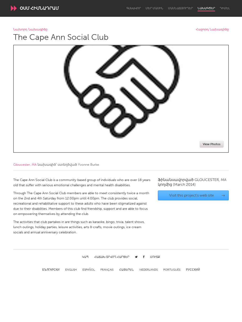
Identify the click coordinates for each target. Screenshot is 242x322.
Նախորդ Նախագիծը (30, 29)
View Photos (211, 144)
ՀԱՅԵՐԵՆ (126, 269)
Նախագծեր (206, 8)
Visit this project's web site (197, 195)
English (71, 269)
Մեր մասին (154, 8)
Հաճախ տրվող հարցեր (111, 257)
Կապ (85, 257)
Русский (193, 269)
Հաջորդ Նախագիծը (212, 29)
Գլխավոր (133, 8)
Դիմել (225, 8)
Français (106, 269)
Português (171, 269)
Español (88, 269)
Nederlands (148, 269)
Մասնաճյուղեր (180, 8)
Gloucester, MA (25, 165)
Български (51, 269)
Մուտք (155, 257)
